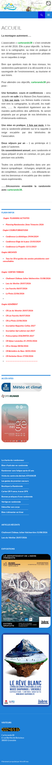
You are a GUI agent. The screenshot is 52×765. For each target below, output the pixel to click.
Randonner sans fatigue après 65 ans (17, 470)
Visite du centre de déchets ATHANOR (18, 475)
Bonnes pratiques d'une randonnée (16, 496)
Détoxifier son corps (10, 507)
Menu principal (48, 14)
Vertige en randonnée (11, 501)
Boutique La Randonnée (12, 486)
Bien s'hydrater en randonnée (14, 465)
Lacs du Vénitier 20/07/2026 (14, 537)
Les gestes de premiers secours (15, 481)
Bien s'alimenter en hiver (12, 512)
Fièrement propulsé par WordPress (14, 761)
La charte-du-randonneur (12, 460)
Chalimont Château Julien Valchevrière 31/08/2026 (24, 532)
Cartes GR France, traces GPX (14, 491)
